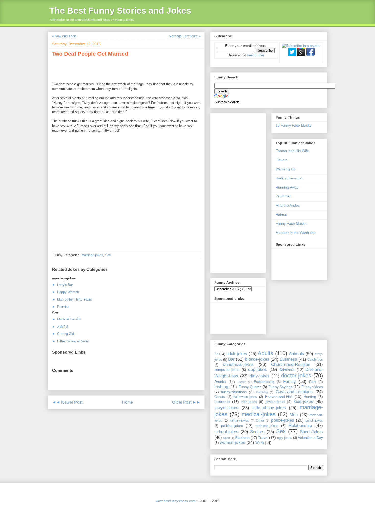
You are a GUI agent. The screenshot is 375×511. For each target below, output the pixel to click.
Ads (217, 354)
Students (242, 437)
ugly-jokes (284, 438)
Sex (108, 255)
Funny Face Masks (291, 223)
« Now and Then (64, 36)
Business (288, 359)
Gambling (262, 392)
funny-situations (234, 392)
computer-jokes (226, 370)
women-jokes (232, 442)
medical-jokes (259, 414)
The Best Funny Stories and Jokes (120, 10)
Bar (231, 359)
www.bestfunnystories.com (175, 501)
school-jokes (226, 431)
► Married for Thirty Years (72, 299)
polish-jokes (314, 420)
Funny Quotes (250, 387)
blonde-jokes (257, 359)
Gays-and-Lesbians (294, 391)
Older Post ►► (186, 402)
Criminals (286, 370)
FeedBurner (255, 55)
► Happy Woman (65, 292)
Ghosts (219, 397)
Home (127, 402)
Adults (265, 353)
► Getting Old (63, 334)
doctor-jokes (296, 375)
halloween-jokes (245, 397)
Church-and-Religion (290, 364)
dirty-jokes (259, 375)
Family (289, 381)
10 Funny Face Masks (293, 125)
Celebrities (315, 360)
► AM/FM (60, 327)
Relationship (300, 425)
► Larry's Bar (62, 285)
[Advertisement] (111, 68)
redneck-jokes (266, 425)
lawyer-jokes (226, 407)
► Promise (60, 307)
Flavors (282, 160)
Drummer (283, 196)
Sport (226, 437)
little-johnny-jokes (269, 407)
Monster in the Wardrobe (296, 233)
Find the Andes (288, 205)
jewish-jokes (275, 402)
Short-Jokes (311, 431)
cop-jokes (257, 369)
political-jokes (232, 425)
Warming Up (285, 169)
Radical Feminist (289, 178)
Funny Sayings (280, 387)
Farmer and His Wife (292, 151)
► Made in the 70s (66, 319)
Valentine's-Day (310, 437)
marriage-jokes (92, 255)
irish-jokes (249, 402)
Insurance (222, 402)
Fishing (221, 386)
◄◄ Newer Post (67, 402)
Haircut (281, 215)
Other (260, 420)
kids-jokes (303, 401)
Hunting (310, 397)
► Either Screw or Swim (70, 341)
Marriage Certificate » (185, 36)
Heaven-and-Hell (278, 397)
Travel (263, 437)
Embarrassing (264, 382)
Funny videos (312, 387)
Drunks (220, 382)
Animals (296, 353)
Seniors (257, 431)
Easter (242, 381)
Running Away (287, 187)
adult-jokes (236, 353)
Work (259, 443)
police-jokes (282, 420)
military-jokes (239, 420)
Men (294, 414)
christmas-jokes (238, 364)
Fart (312, 382)
